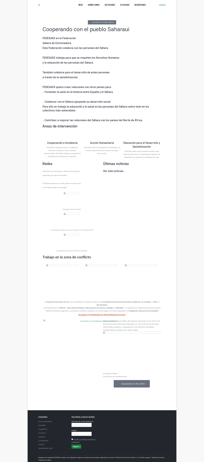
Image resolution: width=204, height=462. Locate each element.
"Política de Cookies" (45, 460)
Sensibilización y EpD (45, 448)
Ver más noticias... (114, 171)
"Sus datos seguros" (144, 457)
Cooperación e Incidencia (62, 142)
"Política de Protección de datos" (125, 457)
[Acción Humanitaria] (102, 136)
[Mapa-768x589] (62, 276)
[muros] (101, 277)
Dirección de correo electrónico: (83, 421)
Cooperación (42, 429)
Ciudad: (74, 430)
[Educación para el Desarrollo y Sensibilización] (141, 136)
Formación (42, 433)
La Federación (43, 441)
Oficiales (41, 444)
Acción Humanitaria (102, 142)
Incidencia (41, 437)
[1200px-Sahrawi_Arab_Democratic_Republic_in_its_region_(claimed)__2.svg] (141, 277)
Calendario (162, 5)
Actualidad (41, 425)
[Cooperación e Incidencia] (62, 136)
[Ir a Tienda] (200, 458)
